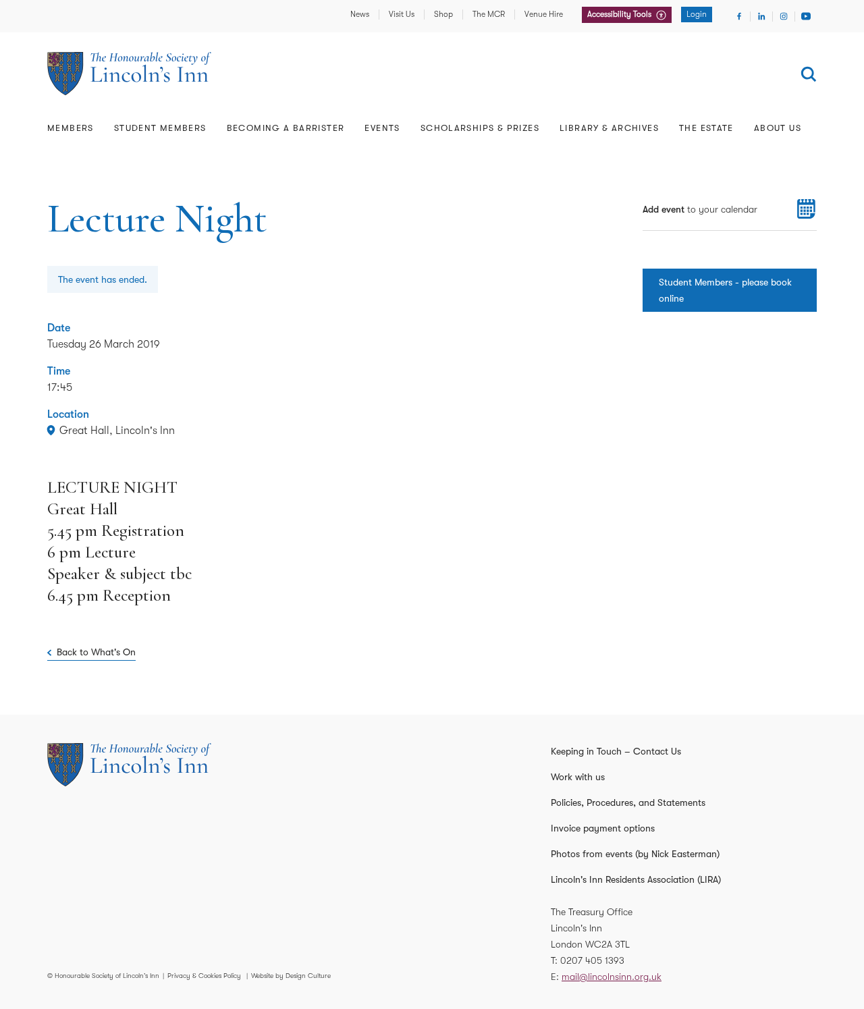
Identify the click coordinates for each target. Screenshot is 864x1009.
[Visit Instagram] (783, 16)
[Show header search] (808, 74)
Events (382, 128)
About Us (777, 128)
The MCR (489, 14)
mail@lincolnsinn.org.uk (612, 976)
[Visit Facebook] (739, 16)
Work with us (578, 776)
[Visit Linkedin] (761, 16)
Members (70, 128)
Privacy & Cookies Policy (204, 975)
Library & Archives (609, 128)
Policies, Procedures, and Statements (628, 802)
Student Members (160, 128)
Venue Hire (543, 14)
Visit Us (401, 14)
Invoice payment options (603, 828)
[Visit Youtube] (806, 16)
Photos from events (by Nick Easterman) (635, 853)
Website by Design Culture (291, 975)
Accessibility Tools (620, 14)
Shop (443, 14)
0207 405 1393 (592, 960)
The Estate (706, 128)
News (359, 14)
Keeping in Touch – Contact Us (616, 751)
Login (696, 14)
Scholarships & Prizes (480, 128)
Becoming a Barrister (286, 128)
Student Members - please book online (725, 290)
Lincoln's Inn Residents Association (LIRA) (636, 879)
